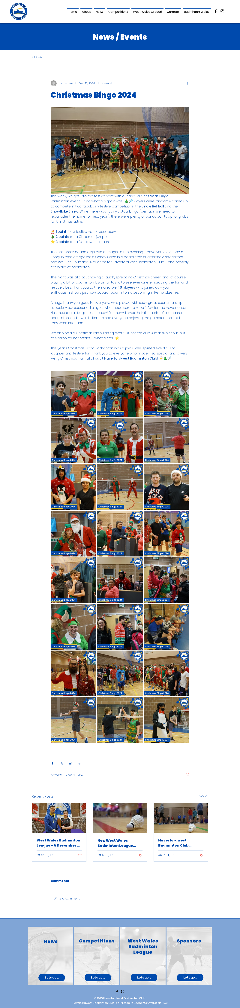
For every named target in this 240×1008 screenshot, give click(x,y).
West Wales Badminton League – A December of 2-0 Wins (59, 843)
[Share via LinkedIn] (71, 763)
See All (203, 796)
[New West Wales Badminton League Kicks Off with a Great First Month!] (120, 818)
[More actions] (187, 83)
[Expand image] (73, 394)
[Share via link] (80, 763)
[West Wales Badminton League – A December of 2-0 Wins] (59, 818)
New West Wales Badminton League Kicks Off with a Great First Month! (117, 843)
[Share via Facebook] (52, 763)
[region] (50, 956)
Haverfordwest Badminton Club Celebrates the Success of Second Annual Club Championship (180, 843)
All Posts (37, 57)
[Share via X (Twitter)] (61, 763)
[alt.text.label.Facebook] (215, 11)
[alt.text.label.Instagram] (222, 11)
